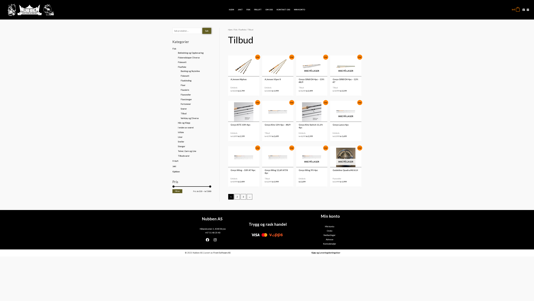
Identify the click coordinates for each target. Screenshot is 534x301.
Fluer (183, 85)
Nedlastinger (329, 235)
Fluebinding (186, 80)
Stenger (181, 146)
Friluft (175, 161)
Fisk (174, 48)
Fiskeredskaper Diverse (189, 57)
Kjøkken (176, 171)
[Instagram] (528, 10)
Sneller (181, 141)
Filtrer (177, 191)
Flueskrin (185, 90)
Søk (206, 31)
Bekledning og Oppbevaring (191, 53)
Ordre (329, 231)
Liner (180, 137)
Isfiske (181, 132)
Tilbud (183, 113)
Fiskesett (182, 62)
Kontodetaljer (329, 243)
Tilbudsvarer (184, 156)
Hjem (230, 29)
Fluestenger (186, 99)
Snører (184, 108)
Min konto (329, 226)
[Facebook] (523, 10)
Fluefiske (182, 67)
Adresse (329, 239)
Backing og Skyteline (190, 71)
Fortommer (186, 104)
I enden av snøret (186, 127)
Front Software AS (222, 252)
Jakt (174, 166)
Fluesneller (186, 94)
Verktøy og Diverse (190, 118)
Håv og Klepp (184, 123)
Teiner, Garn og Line (187, 151)
